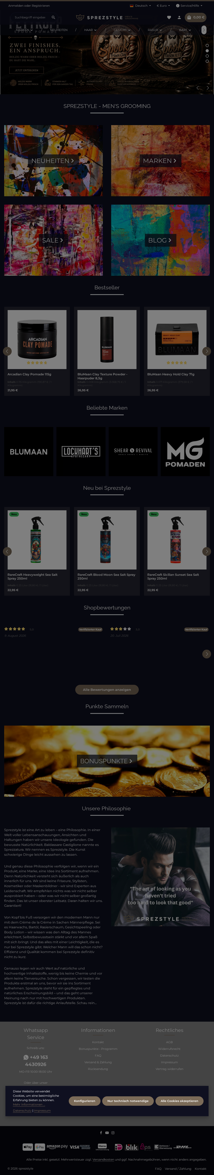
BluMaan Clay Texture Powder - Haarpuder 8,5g (32, 376)
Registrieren (41, 6)
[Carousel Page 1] (207, 45)
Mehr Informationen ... (29, 1104)
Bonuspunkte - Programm (98, 1049)
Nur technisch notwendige (128, 1101)
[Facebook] (101, 1133)
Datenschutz (169, 1055)
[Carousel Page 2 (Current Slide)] (207, 50)
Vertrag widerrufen (169, 1069)
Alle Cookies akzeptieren (179, 1101)
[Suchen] (53, 17)
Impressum (169, 1062)
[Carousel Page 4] (207, 61)
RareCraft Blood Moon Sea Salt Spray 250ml (36, 577)
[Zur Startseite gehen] (107, 17)
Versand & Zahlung (98, 1062)
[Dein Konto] (179, 17)
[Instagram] (113, 1133)
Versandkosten (103, 1159)
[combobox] (29, 17)
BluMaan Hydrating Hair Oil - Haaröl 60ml (175, 376)
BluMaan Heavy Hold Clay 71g (101, 374)
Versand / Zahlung (178, 1169)
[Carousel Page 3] (207, 56)
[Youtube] (107, 1133)
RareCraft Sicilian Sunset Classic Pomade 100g (172, 577)
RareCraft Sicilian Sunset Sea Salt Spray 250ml (103, 577)
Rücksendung (98, 1069)
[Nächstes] (203, 30)
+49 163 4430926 (36, 1060)
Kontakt (98, 1042)
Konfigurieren (84, 1101)
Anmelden (15, 6)
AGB (169, 1042)
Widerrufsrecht (169, 1049)
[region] (107, 351)
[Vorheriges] (198, 87)
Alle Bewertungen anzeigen (107, 690)
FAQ (98, 1055)
